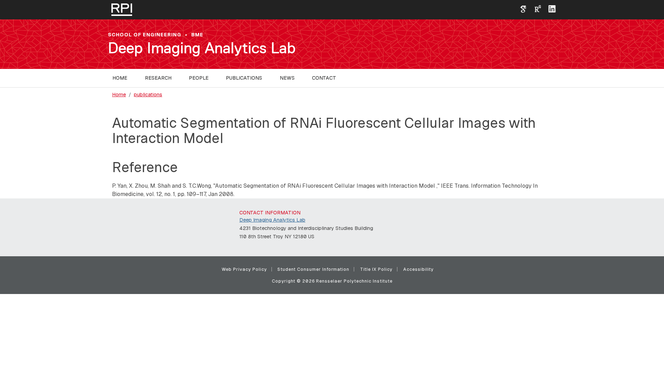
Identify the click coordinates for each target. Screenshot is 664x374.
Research (158, 78)
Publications (244, 78)
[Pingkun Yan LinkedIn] (549, 8)
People (199, 78)
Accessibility (418, 269)
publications (148, 94)
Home (119, 78)
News (287, 78)
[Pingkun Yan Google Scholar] (520, 8)
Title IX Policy (376, 269)
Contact (324, 78)
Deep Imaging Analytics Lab (202, 48)
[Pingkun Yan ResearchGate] (535, 8)
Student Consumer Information (313, 269)
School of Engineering (144, 35)
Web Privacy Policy (244, 269)
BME (197, 35)
